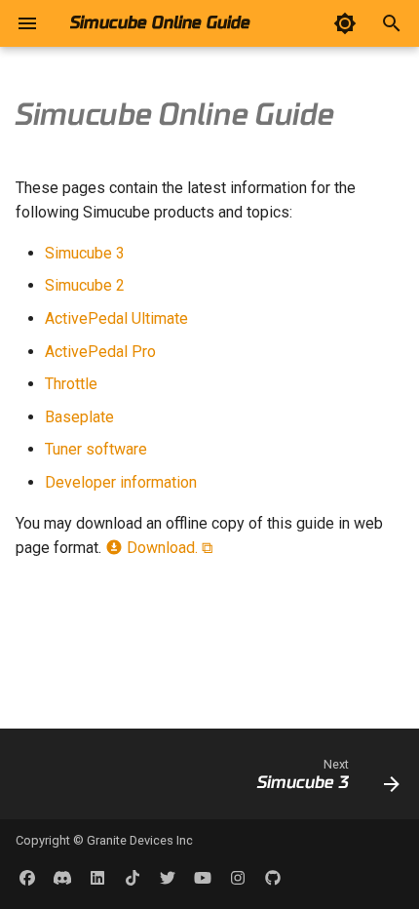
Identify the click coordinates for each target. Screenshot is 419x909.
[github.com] (272, 877)
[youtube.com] (202, 877)
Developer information (121, 482)
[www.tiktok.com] (132, 877)
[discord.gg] (62, 877)
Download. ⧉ (167, 547)
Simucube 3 (85, 253)
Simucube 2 (85, 285)
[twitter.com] (167, 877)
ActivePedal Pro (100, 351)
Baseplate (79, 417)
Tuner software (96, 449)
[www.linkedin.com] (97, 877)
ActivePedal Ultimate (116, 318)
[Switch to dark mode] (344, 23)
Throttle (71, 384)
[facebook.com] (27, 877)
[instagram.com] (237, 877)
